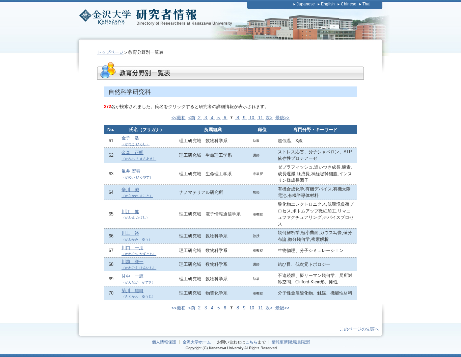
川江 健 (135, 214)
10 (251, 117)
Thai (366, 4)
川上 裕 (136, 236)
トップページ (110, 52)
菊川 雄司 (138, 293)
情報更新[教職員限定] (291, 342)
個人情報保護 (164, 342)
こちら (251, 342)
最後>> (282, 117)
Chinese (348, 4)
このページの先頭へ (359, 329)
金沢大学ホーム (197, 342)
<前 (191, 117)
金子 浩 (135, 140)
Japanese (306, 4)
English (328, 4)
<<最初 (178, 117)
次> (269, 117)
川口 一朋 (138, 250)
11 (260, 117)
